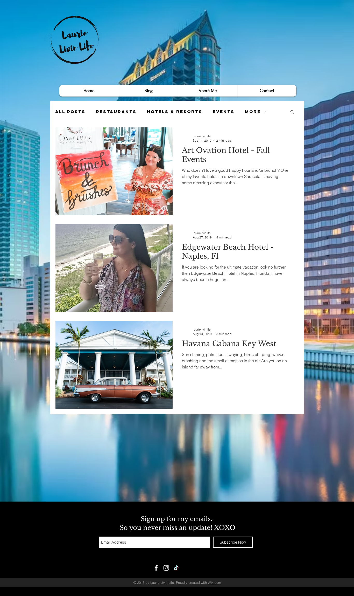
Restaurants (116, 111)
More (253, 111)
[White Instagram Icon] (166, 568)
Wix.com (214, 582)
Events (224, 111)
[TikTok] (176, 568)
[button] (292, 112)
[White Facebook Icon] (156, 568)
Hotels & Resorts (174, 111)
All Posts (70, 111)
